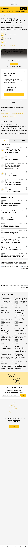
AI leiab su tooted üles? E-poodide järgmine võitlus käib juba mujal (7, 366)
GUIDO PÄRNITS (4, 18)
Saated (16, 325)
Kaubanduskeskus (16, 113)
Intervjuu (7, 147)
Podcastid (17, 11)
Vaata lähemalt (6, 101)
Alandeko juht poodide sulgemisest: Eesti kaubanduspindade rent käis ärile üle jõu (13, 182)
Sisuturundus (7, 124)
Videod (23, 11)
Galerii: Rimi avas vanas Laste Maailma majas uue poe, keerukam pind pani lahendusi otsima (20, 312)
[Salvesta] (26, 147)
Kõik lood (8, 11)
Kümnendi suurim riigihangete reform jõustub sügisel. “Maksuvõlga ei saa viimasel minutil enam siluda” (11, 241)
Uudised (7, 172)
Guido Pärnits (4, 113)
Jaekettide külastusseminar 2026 (10, 285)
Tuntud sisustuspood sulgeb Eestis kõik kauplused (6, 310)
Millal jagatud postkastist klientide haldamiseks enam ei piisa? (13, 127)
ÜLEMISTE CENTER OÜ (7, 116)
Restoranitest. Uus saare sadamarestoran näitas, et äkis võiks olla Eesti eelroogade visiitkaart (11, 203)
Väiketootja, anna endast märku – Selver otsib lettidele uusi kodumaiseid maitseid (12, 166)
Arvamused (4, 200)
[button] (11, 395)
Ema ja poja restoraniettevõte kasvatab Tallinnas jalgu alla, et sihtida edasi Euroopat (13, 151)
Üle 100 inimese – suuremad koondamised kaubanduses (6, 348)
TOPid (12, 11)
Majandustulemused (6, 325)
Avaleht (3, 11)
